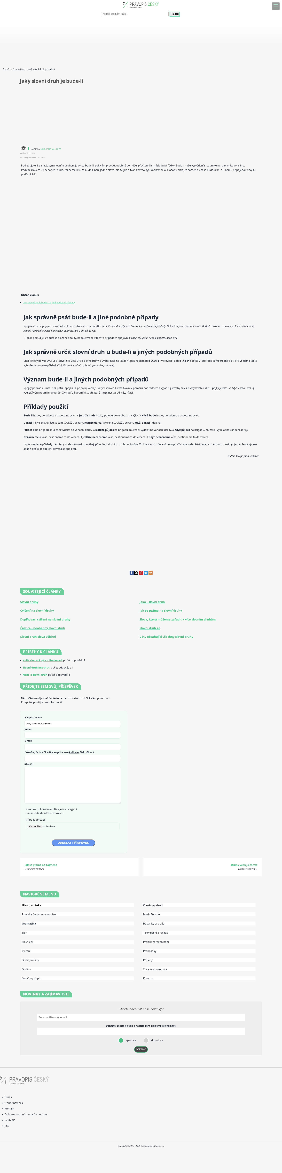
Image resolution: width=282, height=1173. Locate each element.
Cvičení (26, 951)
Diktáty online (30, 960)
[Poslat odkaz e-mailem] (146, 574)
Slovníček (27, 942)
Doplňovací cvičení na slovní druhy (45, 619)
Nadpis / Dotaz (33, 717)
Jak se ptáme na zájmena (41, 865)
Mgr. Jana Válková (50, 149)
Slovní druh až (150, 628)
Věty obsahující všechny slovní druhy (166, 637)
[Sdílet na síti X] (136, 574)
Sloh (24, 932)
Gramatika (18, 69)
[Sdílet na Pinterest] (141, 574)
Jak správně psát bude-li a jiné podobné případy (49, 302)
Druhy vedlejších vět (244, 865)
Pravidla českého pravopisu (39, 914)
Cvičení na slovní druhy (37, 610)
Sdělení (28, 763)
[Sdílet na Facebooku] (132, 574)
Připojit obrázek (36, 819)
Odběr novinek (14, 1103)
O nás (8, 1097)
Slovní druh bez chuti (36, 667)
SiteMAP (10, 1120)
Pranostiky (149, 951)
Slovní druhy (29, 602)
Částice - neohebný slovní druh (42, 628)
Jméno (28, 729)
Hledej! (175, 14)
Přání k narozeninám (156, 942)
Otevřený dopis (31, 978)
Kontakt (148, 978)
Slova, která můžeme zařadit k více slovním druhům (178, 619)
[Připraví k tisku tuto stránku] (151, 574)
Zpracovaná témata (155, 969)
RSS (7, 1126)
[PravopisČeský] (141, 8)
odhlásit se (156, 1040)
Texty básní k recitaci (156, 932)
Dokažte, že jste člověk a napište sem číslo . (59, 752)
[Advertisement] (98, 42)
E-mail (28, 740)
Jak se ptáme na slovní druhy (161, 610)
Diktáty (26, 969)
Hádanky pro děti (153, 923)
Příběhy (148, 960)
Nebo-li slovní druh (35, 675)
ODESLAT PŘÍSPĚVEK (73, 842)
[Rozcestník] (276, 6)
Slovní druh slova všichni (38, 637)
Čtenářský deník (153, 905)
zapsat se (130, 1040)
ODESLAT (141, 1049)
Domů (6, 69)
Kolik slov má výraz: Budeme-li (43, 660)
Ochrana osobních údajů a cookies (26, 1114)
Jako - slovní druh (152, 602)
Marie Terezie (151, 914)
